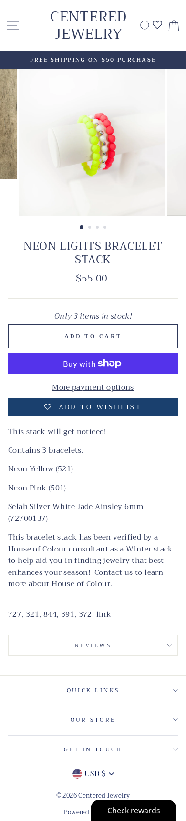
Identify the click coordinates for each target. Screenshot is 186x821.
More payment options (93, 387)
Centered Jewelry (88, 25)
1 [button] (82, 227)
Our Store (93, 720)
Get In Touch (93, 749)
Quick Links (93, 690)
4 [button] (105, 228)
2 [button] (90, 228)
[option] (93, 59)
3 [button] (98, 228)
